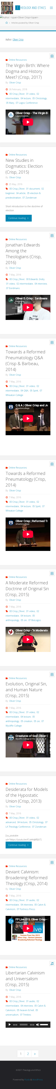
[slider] (44, 1024)
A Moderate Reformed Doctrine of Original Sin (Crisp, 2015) (27, 588)
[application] (28, 1025)
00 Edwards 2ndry (35, 279)
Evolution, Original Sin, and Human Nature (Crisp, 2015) (26, 689)
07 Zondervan (29, 197)
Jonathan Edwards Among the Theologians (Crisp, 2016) (24, 253)
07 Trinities (25, 1014)
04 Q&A (24, 390)
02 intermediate (24, 283)
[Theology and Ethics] (7, 7)
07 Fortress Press (26, 909)
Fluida (27, 1079)
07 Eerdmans (13, 288)
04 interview (41, 283)
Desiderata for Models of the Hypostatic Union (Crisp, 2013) (27, 795)
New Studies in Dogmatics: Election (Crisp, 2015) (24, 166)
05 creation (26, 721)
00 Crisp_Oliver (17, 93)
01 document (33, 188)
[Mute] (37, 1024)
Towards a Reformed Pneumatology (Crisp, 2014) (26, 479)
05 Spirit (34, 390)
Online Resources (18, 59)
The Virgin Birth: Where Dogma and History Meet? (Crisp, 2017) (27, 71)
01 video (30, 93)
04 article (21, 193)
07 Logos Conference (27, 102)
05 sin (24, 620)
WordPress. (37, 1079)
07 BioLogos (34, 620)
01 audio (30, 900)
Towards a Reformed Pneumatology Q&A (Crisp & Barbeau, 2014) (25, 360)
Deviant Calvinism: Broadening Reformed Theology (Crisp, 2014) (26, 877)
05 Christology (39, 98)
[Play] (9, 1024)
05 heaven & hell (25, 1010)
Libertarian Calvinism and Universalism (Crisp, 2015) (25, 978)
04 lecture (26, 98)
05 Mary (10, 102)
